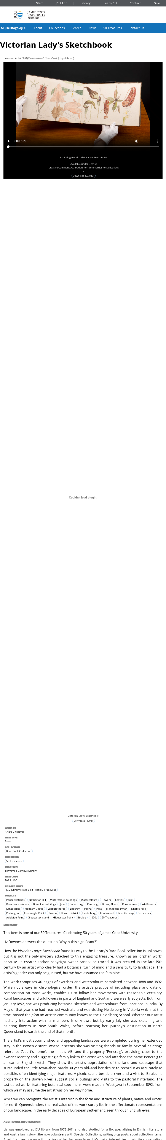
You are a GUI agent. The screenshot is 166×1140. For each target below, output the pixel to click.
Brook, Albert (110, 904)
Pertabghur (13, 913)
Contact (135, 3)
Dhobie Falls (138, 908)
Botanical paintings (44, 904)
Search (76, 28)
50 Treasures (112, 28)
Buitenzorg (76, 904)
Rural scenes (129, 904)
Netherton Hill (37, 900)
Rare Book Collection (18, 851)
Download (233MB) (83, 175)
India (99, 908)
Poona (88, 908)
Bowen (52, 913)
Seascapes (144, 913)
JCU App (61, 3)
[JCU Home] (29, 14)
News (92, 28)
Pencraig (92, 904)
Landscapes (13, 908)
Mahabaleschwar (116, 908)
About (38, 28)
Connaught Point (34, 913)
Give (157, 3)
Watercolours (89, 900)
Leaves (119, 900)
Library (85, 3)
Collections (57, 28)
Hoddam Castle (34, 908)
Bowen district (69, 913)
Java (62, 904)
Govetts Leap (126, 913)
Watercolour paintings (63, 900)
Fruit (130, 900)
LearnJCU (110, 3)
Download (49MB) (83, 820)
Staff (39, 3)
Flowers (106, 900)
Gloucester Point (63, 917)
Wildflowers (149, 904)
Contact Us (136, 28)
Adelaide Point (15, 917)
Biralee (81, 917)
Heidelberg (89, 913)
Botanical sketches (17, 904)
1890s (93, 917)
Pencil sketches (15, 900)
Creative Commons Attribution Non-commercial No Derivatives (84, 167)
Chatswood (106, 913)
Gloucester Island (38, 917)
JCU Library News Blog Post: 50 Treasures (31, 890)
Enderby (75, 908)
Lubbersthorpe (56, 908)
